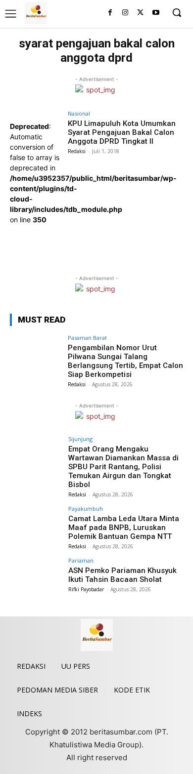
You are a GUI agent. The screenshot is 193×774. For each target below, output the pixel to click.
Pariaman (81, 560)
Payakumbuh (85, 508)
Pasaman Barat (87, 337)
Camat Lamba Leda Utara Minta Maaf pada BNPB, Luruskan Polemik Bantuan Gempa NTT (123, 527)
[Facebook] (110, 13)
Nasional (79, 113)
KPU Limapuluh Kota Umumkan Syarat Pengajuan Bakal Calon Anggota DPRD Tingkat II (122, 132)
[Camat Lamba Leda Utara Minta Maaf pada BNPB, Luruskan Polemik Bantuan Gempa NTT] (36, 525)
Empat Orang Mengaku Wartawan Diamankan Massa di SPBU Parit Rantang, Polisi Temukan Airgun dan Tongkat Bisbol (123, 467)
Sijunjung (80, 439)
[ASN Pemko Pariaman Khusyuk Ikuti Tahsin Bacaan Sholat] (36, 577)
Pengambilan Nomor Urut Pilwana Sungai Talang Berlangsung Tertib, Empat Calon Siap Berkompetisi (125, 361)
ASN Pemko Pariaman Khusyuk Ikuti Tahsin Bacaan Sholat (122, 575)
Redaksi (77, 151)
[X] (140, 13)
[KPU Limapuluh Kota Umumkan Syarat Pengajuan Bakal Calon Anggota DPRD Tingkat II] (36, 244)
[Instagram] (125, 13)
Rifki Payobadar (86, 589)
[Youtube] (155, 13)
